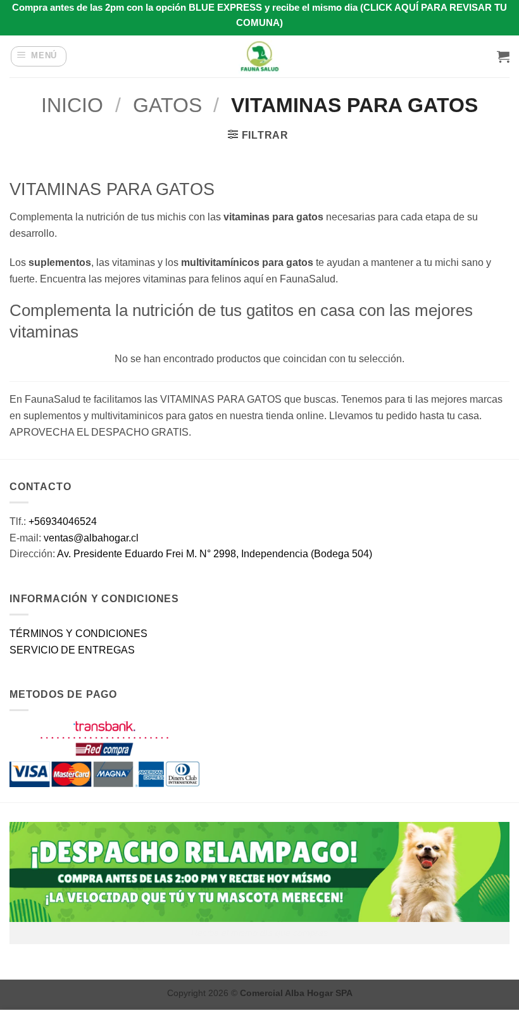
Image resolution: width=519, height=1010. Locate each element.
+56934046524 (62, 521)
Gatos (167, 105)
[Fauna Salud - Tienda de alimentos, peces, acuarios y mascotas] (259, 56)
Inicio (72, 105)
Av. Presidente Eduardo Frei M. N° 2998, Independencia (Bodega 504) (214, 553)
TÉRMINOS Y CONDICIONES (78, 633)
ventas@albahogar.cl (91, 538)
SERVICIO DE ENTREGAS (72, 650)
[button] (39, 56)
